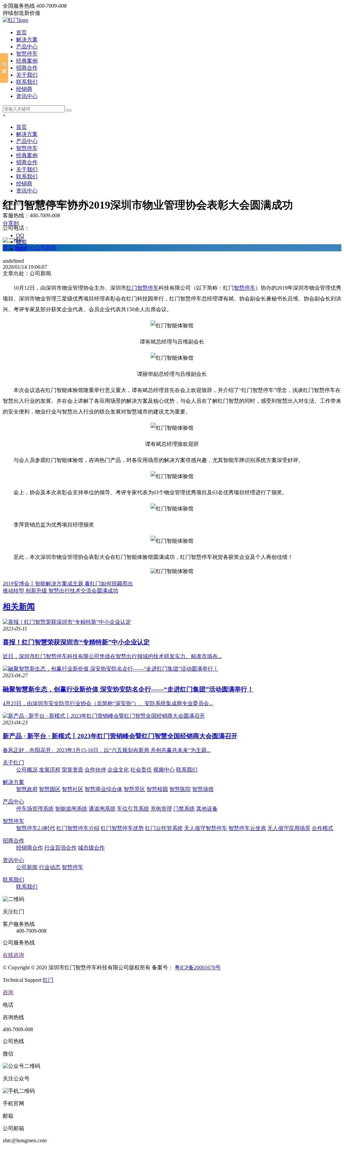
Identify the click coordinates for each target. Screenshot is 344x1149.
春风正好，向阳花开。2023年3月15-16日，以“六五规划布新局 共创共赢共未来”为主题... (107, 750)
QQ (20, 235)
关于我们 (27, 75)
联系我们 (27, 82)
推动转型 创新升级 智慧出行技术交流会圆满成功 (60, 591)
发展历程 (49, 770)
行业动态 (49, 867)
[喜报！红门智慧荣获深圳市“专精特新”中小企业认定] (67, 622)
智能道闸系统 (71, 809)
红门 (48, 980)
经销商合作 (29, 848)
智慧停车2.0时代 (35, 828)
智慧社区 (72, 789)
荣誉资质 (72, 770)
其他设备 (207, 809)
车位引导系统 (133, 809)
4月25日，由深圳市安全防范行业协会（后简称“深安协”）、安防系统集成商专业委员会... (108, 703)
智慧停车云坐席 (247, 828)
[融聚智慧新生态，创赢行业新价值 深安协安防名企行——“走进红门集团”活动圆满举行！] (110, 669)
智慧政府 (27, 789)
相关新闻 (19, 606)
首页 (21, 32)
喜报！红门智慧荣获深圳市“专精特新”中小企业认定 (76, 642)
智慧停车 (27, 54)
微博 (21, 249)
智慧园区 (49, 789)
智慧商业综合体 (103, 789)
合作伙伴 (95, 770)
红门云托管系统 (164, 828)
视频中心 (164, 770)
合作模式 (322, 828)
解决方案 (27, 39)
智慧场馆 (203, 789)
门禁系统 (184, 809)
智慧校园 (157, 789)
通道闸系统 (102, 809)
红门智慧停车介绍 (77, 828)
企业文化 (118, 770)
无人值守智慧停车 (205, 828)
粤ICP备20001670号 (198, 967)
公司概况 (27, 770)
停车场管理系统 (35, 809)
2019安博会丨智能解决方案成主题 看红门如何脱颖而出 (68, 583)
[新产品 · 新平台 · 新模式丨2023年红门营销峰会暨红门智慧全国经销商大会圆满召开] (104, 716)
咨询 (8, 992)
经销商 (24, 89)
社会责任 (141, 770)
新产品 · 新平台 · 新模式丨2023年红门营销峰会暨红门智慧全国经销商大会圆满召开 (120, 736)
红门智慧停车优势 (122, 828)
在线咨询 (13, 955)
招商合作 (27, 68)
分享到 (11, 223)
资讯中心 (27, 96)
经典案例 (27, 61)
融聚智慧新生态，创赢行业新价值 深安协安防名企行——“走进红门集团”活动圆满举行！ (128, 689)
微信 (21, 242)
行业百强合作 (60, 848)
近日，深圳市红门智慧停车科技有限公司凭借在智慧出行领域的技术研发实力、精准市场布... (112, 656)
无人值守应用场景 (288, 828)
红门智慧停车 (142, 288)
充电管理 (161, 809)
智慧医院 (180, 789)
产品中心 (27, 46)
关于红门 (13, 762)
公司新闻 (45, 247)
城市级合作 (91, 848)
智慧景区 (134, 789)
